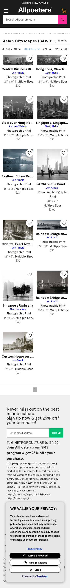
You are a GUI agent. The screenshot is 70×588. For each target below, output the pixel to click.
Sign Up (56, 433)
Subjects (30, 49)
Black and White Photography (46, 34)
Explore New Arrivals (35, 2)
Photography (18, 34)
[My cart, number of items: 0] (64, 10)
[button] (35, 3)
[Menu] (6, 11)
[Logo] (35, 10)
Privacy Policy (34, 548)
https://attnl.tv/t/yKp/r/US (22, 494)
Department (9, 49)
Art (5, 34)
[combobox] (30, 19)
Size (45, 49)
